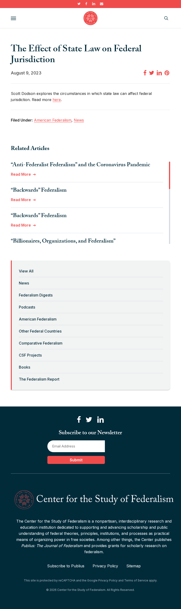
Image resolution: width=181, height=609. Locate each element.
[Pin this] (167, 72)
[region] (90, 203)
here (57, 99)
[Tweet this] (151, 72)
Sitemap (133, 566)
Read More (21, 174)
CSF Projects (30, 355)
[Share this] (145, 72)
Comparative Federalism (40, 343)
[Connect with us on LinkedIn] (100, 420)
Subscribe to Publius (65, 566)
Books (24, 367)
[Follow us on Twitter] (89, 420)
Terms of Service (136, 580)
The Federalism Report (39, 379)
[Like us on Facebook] (79, 420)
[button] (13, 18)
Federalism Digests (36, 295)
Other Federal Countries (40, 331)
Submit (76, 460)
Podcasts (27, 307)
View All (26, 271)
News (24, 283)
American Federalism (38, 319)
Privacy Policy (105, 566)
